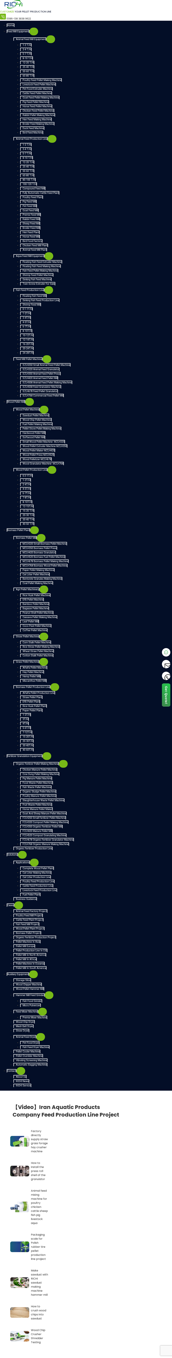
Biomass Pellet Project (28, 933)
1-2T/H (26, 313)
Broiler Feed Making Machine (38, 124)
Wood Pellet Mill (16, 402)
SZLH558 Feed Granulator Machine (42, 387)
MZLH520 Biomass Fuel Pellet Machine (44, 557)
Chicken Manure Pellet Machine (40, 769)
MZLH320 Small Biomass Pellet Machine (45, 543)
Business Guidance (26, 899)
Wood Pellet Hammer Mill (30, 989)
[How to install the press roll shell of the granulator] (19, 1171)
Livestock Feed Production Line (40, 890)
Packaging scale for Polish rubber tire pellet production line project (38, 1247)
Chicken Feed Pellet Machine (38, 110)
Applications (22, 862)
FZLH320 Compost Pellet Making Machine (45, 822)
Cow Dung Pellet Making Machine (41, 774)
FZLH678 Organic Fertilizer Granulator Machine (48, 839)
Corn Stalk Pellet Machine (37, 642)
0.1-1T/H (27, 309)
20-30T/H (28, 741)
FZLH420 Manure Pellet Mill (37, 831)
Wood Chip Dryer (25, 1022)
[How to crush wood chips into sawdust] (19, 1312)
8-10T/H (27, 331)
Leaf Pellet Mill (30, 621)
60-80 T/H (28, 75)
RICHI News (22, 1081)
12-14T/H (28, 339)
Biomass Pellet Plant (18, 530)
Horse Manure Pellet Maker (37, 809)
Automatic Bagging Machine (31, 1064)
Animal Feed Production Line (31, 139)
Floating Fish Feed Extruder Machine (42, 262)
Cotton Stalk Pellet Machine (38, 655)
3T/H (25, 719)
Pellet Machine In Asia (28, 941)
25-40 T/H (28, 67)
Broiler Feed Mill (31, 228)
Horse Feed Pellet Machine (37, 106)
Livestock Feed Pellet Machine (39, 84)
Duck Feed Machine (33, 128)
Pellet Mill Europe (25, 946)
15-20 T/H (28, 510)
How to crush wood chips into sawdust (38, 1312)
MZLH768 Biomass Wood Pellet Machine (45, 565)
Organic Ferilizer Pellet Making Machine (37, 764)
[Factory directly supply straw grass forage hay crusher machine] (19, 1141)
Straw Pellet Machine (27, 636)
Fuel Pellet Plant (31, 894)
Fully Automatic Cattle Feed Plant (41, 193)
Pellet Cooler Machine (28, 1051)
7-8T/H (26, 497)
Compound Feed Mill (34, 188)
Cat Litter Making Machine (37, 872)
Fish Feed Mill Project (27, 924)
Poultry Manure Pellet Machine (39, 796)
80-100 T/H (29, 179)
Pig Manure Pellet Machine (37, 778)
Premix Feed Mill (31, 214)
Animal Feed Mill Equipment (31, 39)
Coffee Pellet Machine (35, 630)
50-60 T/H (28, 71)
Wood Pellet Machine (27, 409)
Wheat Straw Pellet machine (38, 651)
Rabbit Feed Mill (31, 219)
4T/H (25, 723)
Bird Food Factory (32, 241)
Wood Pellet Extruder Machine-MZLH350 (45, 446)
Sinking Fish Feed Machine (37, 279)
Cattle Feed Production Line (38, 886)
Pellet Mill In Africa (26, 959)
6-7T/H (26, 326)
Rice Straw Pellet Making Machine (41, 646)
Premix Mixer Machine (35, 1017)
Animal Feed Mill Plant (35, 250)
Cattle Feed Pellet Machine (37, 93)
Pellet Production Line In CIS (31, 950)
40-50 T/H (28, 524)
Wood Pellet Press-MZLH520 (38, 455)
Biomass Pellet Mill (26, 538)
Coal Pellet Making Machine (38, 583)
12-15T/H (28, 506)
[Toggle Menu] (33, 31)
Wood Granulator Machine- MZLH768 (43, 463)
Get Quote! (166, 695)
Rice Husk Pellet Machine (36, 595)
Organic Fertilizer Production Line (34, 848)
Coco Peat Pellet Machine (37, 626)
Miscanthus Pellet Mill (34, 681)
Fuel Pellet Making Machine (37, 424)
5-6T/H (26, 728)
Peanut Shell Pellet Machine (38, 612)
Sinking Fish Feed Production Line (41, 300)
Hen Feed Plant (31, 232)
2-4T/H (26, 484)
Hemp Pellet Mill (31, 676)
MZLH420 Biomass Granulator (39, 552)
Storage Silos (23, 980)
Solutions (12, 854)
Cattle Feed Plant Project (29, 920)
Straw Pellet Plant (32, 697)
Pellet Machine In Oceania (30, 963)
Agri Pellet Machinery (27, 589)
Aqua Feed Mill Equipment (30, 256)
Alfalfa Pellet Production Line (39, 693)
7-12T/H (27, 732)
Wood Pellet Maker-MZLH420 (39, 450)
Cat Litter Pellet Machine (36, 574)
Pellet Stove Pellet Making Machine (42, 428)
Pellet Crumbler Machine (29, 1056)
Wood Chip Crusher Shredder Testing (38, 1336)
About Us (21, 1076)
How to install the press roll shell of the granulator (38, 1171)
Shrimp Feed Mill (31, 304)
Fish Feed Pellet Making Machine (40, 270)
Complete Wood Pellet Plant (38, 868)
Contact (11, 1071)
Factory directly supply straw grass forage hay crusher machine (39, 1141)
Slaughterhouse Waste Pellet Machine (43, 800)
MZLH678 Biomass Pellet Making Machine (45, 561)
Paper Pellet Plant (32, 710)
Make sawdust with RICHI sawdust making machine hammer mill (39, 1283)
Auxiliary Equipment (18, 974)
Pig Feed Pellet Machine (36, 102)
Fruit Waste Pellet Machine (37, 804)
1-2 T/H (27, 45)
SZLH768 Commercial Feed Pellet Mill (43, 395)
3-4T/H (26, 318)
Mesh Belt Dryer (24, 1026)
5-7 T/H (27, 54)
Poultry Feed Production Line (38, 881)
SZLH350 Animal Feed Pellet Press (41, 373)
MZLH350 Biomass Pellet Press (40, 548)
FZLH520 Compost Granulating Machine (44, 835)
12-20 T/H (28, 62)
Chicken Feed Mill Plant (35, 245)
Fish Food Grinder (32, 1001)
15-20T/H (28, 736)
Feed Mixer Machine (27, 1011)
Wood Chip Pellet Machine (37, 420)
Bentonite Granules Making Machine (42, 578)
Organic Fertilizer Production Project (36, 937)
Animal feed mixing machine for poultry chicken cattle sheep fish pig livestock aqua (39, 1207)
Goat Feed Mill (30, 210)
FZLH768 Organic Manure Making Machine (46, 844)
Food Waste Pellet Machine (37, 783)
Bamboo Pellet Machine (36, 604)
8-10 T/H (27, 58)
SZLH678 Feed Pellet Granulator (40, 391)
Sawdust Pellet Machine (36, 415)
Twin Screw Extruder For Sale (39, 284)
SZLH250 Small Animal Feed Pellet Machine (46, 365)
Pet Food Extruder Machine (37, 89)
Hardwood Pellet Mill (34, 433)
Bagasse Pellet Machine (36, 608)
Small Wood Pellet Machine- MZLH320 (43, 441)
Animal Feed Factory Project (31, 911)
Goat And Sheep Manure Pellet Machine (44, 813)
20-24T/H (28, 348)
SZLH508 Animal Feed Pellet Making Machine (47, 382)
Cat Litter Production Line (36, 877)
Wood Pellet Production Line (31, 470)
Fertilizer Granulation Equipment (24, 756)
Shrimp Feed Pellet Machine (38, 275)
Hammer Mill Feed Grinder (30, 995)
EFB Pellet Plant (31, 701)
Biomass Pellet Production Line (33, 687)
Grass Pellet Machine (27, 661)
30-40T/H (28, 745)
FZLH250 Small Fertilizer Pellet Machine (44, 818)
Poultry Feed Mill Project (29, 915)
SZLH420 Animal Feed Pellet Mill (40, 378)
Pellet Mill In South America (31, 968)
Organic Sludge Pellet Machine (39, 791)
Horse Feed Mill (31, 236)
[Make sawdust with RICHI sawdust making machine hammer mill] (19, 1282)
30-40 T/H (28, 519)
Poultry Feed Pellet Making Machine (42, 80)
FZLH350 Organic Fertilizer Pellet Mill (42, 826)
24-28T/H (28, 353)
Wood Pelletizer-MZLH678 (37, 459)
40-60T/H (28, 750)
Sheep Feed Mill (31, 223)
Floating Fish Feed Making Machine (41, 266)
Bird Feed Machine (33, 132)
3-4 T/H (27, 49)
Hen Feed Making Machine (37, 119)
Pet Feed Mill (29, 206)
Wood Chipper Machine (28, 984)
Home (10, 25)
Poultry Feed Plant (32, 197)
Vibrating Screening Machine (31, 1060)
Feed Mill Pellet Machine (29, 359)
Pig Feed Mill (29, 201)
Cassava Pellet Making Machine (40, 617)
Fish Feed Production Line (30, 290)
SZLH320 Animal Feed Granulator (41, 369)
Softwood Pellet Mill (34, 437)
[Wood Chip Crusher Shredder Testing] (19, 1336)
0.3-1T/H (27, 475)
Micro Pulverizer (31, 1005)
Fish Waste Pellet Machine (37, 787)
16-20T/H (28, 344)
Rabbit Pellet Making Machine (39, 115)
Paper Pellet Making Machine (38, 570)
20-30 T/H (28, 515)
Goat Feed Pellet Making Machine (41, 97)
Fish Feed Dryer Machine (36, 1047)
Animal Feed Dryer (26, 1037)
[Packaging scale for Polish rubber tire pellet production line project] (19, 1246)
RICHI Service (23, 1085)
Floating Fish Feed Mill (34, 296)
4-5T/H (26, 322)
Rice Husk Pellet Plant (34, 706)
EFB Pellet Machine (33, 599)
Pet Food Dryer (31, 1042)
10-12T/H (28, 335)
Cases (10, 905)
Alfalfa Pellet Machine (35, 667)
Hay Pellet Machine (33, 672)
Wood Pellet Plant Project (30, 928)
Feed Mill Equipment (18, 31)
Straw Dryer (22, 1030)
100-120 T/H (29, 184)
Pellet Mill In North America (31, 955)
